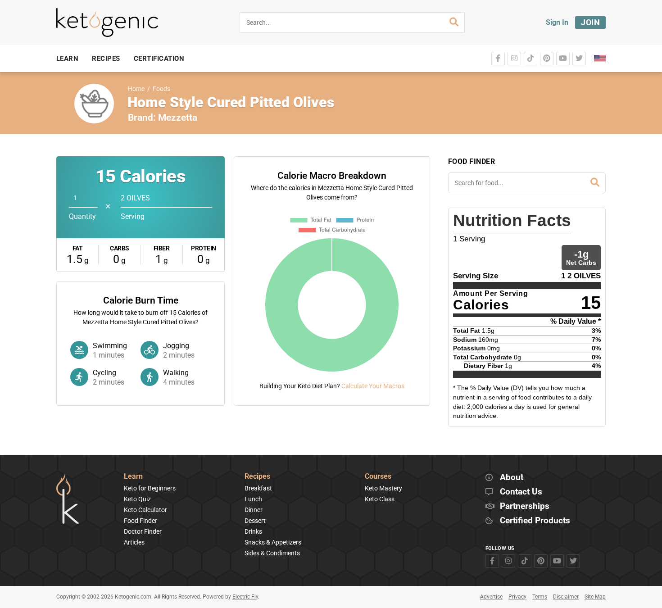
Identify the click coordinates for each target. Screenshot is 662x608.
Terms (539, 597)
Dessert (255, 520)
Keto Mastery (383, 488)
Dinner (254, 509)
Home (136, 89)
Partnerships (524, 506)
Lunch (253, 499)
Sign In (557, 22)
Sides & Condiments (272, 553)
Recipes (257, 477)
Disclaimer (566, 597)
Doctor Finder (143, 531)
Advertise (491, 597)
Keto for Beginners (150, 488)
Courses (378, 477)
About (511, 477)
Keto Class (379, 499)
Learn (133, 477)
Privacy (517, 597)
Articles (134, 542)
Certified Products (535, 521)
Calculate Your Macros (372, 386)
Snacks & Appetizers (273, 542)
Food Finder (140, 520)
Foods (161, 89)
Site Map (595, 597)
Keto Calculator (145, 509)
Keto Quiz (137, 499)
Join (590, 22)
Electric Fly (245, 597)
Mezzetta (177, 117)
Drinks (253, 531)
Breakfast (258, 488)
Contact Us (521, 492)
